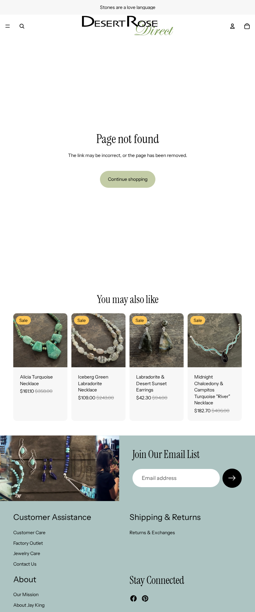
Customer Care (29, 532)
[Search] (22, 26)
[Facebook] (133, 598)
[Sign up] (232, 478)
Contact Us (25, 564)
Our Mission (26, 594)
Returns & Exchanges (152, 532)
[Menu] (7, 26)
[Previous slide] (20, 340)
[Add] (57, 357)
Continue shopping (127, 179)
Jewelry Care (26, 553)
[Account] (232, 26)
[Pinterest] (145, 598)
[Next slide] (60, 340)
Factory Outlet (28, 543)
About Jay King (28, 605)
